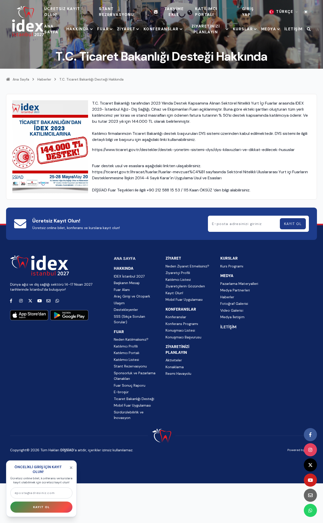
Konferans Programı (182, 323)
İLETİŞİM (293, 29)
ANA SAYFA (51, 29)
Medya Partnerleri (235, 290)
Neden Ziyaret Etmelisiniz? (187, 266)
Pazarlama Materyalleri (239, 283)
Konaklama (175, 367)
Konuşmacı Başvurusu (183, 337)
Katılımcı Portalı (206, 11)
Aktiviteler (174, 360)
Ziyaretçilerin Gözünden (185, 286)
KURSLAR (243, 29)
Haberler (44, 79)
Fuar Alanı (122, 289)
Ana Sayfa (21, 79)
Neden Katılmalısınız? (131, 339)
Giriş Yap (248, 11)
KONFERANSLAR (161, 29)
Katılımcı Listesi (126, 359)
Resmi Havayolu (178, 373)
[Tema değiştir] (306, 12)
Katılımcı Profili (126, 346)
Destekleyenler (126, 309)
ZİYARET (126, 29)
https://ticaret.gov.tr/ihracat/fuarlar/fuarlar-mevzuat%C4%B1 (148, 172)
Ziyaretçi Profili (178, 272)
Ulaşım (119, 303)
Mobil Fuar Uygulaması (132, 405)
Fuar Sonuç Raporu (129, 385)
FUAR (103, 29)
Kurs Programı (231, 266)
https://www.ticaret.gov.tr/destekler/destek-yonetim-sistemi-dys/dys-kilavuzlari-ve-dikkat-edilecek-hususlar (193, 149)
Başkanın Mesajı (127, 283)
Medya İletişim (232, 317)
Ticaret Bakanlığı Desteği (134, 398)
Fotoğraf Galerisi (234, 303)
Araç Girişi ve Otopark (132, 296)
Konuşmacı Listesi (180, 330)
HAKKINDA (77, 29)
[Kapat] (71, 468)
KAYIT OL (293, 223)
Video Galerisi (231, 310)
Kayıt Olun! (174, 293)
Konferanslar (176, 317)
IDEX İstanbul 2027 (129, 276)
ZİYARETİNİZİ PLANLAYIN (206, 29)
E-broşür (121, 392)
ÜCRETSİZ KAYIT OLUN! (62, 11)
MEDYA (268, 29)
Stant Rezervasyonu (116, 11)
